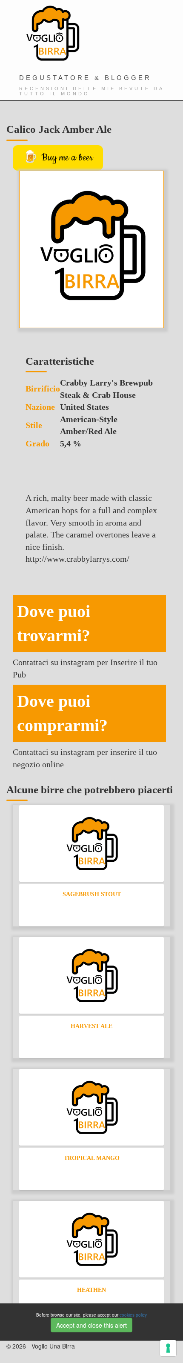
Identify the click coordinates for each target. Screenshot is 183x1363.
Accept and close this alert (91, 1325)
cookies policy (133, 1315)
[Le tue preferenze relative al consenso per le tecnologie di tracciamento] (168, 1348)
